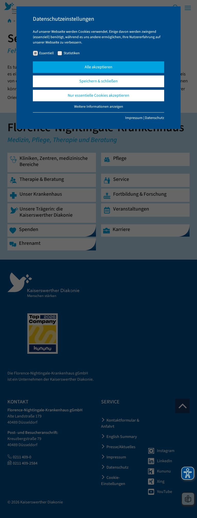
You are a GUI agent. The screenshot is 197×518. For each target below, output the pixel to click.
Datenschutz (154, 117)
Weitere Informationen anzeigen (98, 106)
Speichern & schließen (98, 81)
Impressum (134, 117)
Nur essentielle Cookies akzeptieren (98, 95)
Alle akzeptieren (98, 67)
